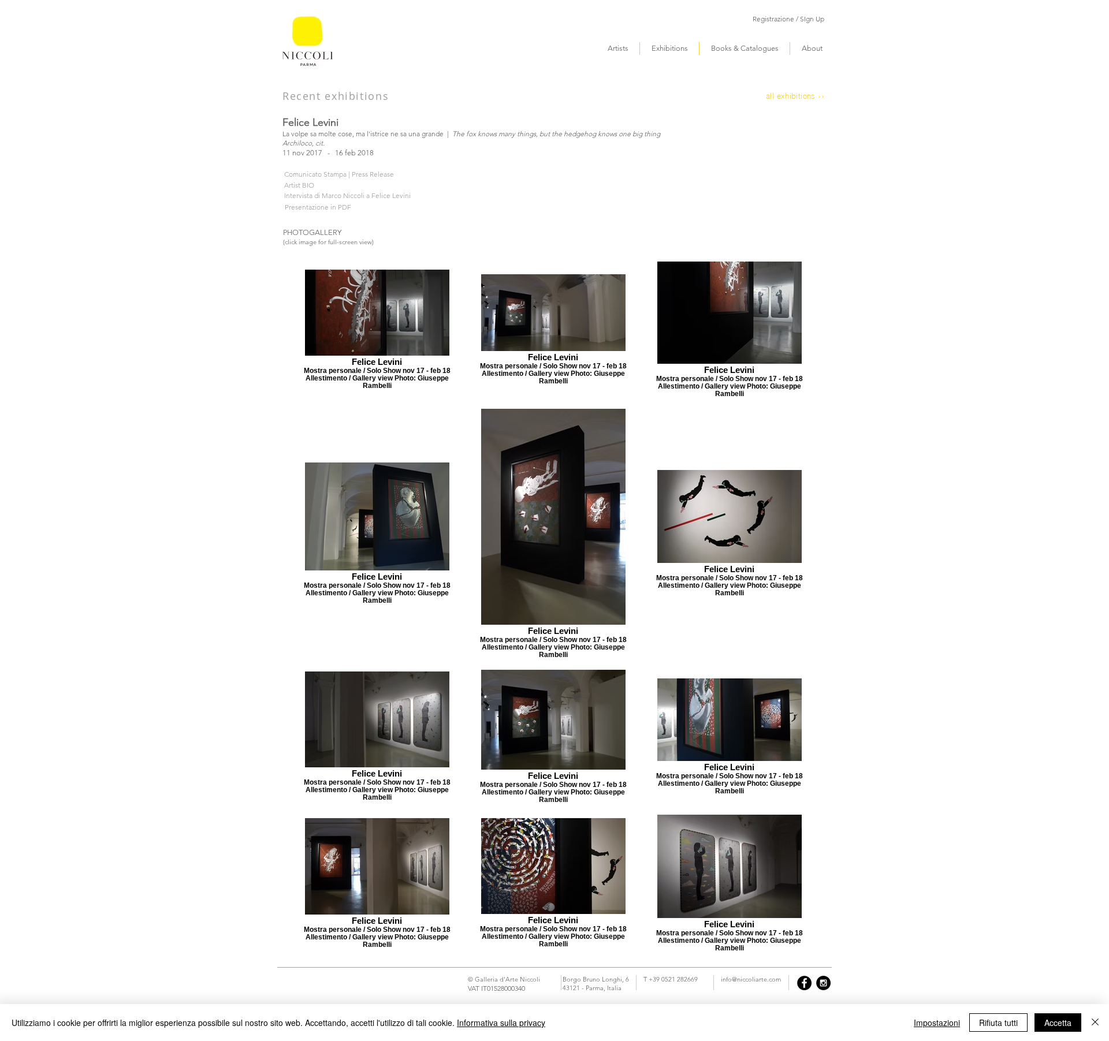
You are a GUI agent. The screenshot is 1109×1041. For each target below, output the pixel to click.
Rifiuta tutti (998, 1022)
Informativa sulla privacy (501, 1022)
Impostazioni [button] (937, 1022)
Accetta (1057, 1022)
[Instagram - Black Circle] (823, 983)
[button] (788, 20)
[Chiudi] (1095, 1022)
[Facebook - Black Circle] (804, 983)
